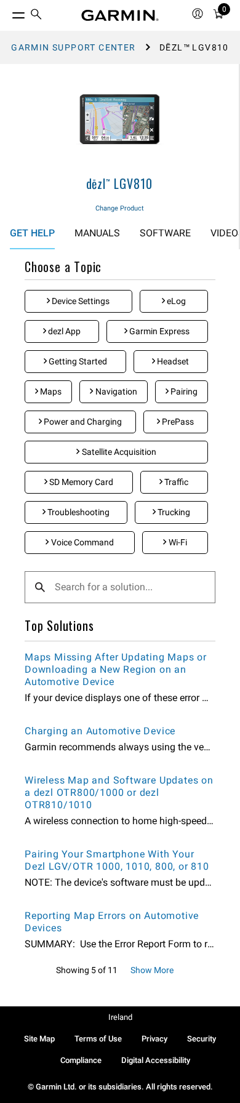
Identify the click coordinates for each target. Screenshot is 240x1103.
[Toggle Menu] (7, 12)
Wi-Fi (177, 542)
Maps (50, 391)
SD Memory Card (80, 482)
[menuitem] (36, 15)
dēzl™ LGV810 (119, 183)
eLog (175, 301)
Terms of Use (98, 1038)
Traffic (175, 482)
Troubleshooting (78, 512)
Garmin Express (158, 331)
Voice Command (81, 542)
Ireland (120, 1017)
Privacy (154, 1038)
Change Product (119, 208)
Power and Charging (82, 422)
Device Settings (80, 301)
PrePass (177, 422)
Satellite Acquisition (118, 452)
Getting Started (77, 361)
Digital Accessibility (155, 1060)
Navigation (115, 391)
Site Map (39, 1038)
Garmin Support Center (73, 47)
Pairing (183, 391)
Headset (172, 361)
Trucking (173, 512)
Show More (152, 970)
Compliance (81, 1060)
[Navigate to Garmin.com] (120, 15)
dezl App (63, 331)
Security (201, 1038)
